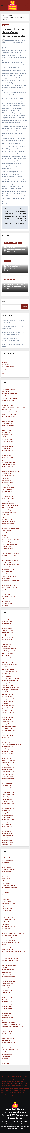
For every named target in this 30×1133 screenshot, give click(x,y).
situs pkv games (11, 1081)
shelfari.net (5, 999)
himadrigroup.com (7, 913)
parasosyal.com (6, 703)
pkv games (24, 1079)
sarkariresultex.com (8, 653)
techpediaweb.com (7, 774)
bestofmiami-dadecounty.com (11, 412)
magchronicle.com (7, 751)
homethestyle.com (7, 450)
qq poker (25, 1076)
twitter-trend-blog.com (9, 931)
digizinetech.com (7, 806)
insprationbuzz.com (8, 639)
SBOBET (14, 242)
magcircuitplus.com (8, 833)
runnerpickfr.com (7, 865)
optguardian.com (7, 435)
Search (5, 301)
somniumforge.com (8, 694)
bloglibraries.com (7, 696)
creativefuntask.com (8, 464)
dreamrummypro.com (8, 630)
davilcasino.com (7, 439)
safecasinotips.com (8, 498)
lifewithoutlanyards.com (9, 965)
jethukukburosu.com (8, 692)
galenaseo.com (6, 1020)
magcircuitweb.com (8, 769)
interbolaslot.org (7, 623)
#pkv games (20, 42)
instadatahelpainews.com (10, 587)
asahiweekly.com (7, 480)
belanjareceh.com (7, 635)
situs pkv (4, 369)
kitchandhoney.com (8, 970)
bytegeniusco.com (7, 790)
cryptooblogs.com (7, 446)
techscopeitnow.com (8, 835)
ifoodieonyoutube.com (9, 414)
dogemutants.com (7, 717)
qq (3, 373)
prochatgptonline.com (8, 901)
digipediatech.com (7, 753)
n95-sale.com (6, 892)
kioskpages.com (6, 546)
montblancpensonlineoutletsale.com (13, 933)
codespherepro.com (8, 815)
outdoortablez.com (7, 740)
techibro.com (6, 924)
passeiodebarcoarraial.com (10, 642)
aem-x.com (5, 444)
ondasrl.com (5, 535)
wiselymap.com (6, 899)
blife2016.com (6, 537)
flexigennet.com (7, 733)
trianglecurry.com (7, 548)
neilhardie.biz (6, 988)
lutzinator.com (6, 533)
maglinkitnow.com (7, 756)
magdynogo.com (7, 844)
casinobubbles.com (7, 428)
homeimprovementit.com (9, 393)
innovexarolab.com (7, 810)
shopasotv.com (6, 1033)
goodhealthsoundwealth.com (11, 708)
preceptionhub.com (8, 400)
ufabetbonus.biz (7, 1054)
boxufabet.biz (6, 574)
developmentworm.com (9, 1045)
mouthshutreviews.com (9, 421)
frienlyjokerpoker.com (8, 919)
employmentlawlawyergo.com (11, 1024)
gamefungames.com (8, 460)
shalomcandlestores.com (9, 671)
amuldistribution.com (8, 453)
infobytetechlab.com (8, 813)
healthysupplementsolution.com (12, 744)
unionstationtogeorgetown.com (11, 471)
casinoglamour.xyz (7, 1006)
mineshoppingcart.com (9, 416)
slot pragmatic (6, 364)
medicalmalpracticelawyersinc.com (12, 1027)
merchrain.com (6, 592)
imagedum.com (6, 551)
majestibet (4, 1095)
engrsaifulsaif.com (7, 466)
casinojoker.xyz (6, 1011)
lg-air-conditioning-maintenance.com (13, 951)
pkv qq (21, 1095)
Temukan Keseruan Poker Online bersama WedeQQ (13, 32)
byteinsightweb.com (8, 758)
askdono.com (6, 881)
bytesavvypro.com (7, 801)
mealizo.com (6, 655)
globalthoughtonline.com (9, 664)
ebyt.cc (4, 944)
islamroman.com (7, 915)
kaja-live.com (6, 906)
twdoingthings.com (8, 724)
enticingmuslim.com (8, 705)
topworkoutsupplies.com (9, 419)
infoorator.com (6, 954)
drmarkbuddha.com (8, 949)
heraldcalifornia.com (8, 487)
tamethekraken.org (8, 530)
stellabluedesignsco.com (9, 726)
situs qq (4, 360)
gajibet (16, 1095)
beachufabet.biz (7, 567)
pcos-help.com (6, 871)
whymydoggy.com (7, 619)
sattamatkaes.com (7, 676)
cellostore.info (6, 660)
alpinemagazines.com (8, 926)
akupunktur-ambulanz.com (10, 938)
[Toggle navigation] (2, 5)
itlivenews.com (6, 1047)
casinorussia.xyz (7, 1001)
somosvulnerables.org (8, 521)
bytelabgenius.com (7, 776)
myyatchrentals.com (8, 669)
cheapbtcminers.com (8, 469)
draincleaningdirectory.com (10, 687)
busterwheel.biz (7, 997)
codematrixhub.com (8, 792)
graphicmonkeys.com (8, 489)
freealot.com (6, 478)
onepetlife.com (6, 562)
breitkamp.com (6, 514)
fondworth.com (6, 644)
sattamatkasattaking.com (10, 560)
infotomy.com (6, 742)
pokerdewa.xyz (6, 1013)
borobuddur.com (7, 455)
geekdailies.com (7, 590)
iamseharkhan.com (7, 646)
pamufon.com (6, 526)
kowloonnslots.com (8, 922)
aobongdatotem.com (8, 405)
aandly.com (5, 1061)
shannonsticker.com (8, 637)
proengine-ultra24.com (9, 963)
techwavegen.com (7, 799)
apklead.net (5, 606)
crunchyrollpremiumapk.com (10, 678)
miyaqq (10, 1095)
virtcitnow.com (6, 897)
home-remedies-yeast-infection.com (13, 407)
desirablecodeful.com (8, 731)
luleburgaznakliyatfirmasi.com (11, 699)
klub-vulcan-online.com (9, 512)
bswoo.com (5, 1063)
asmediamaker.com (8, 662)
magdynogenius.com (8, 760)
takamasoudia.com (7, 721)
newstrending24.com (8, 1052)
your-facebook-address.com (10, 580)
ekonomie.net (6, 1040)
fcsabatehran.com (7, 715)
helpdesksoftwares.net (9, 389)
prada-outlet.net (7, 858)
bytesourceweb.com (8, 819)
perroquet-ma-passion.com (10, 583)
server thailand (24, 1083)
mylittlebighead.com (8, 476)
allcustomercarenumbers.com (11, 505)
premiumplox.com (7, 983)
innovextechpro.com (8, 767)
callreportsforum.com (8, 596)
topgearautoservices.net (9, 576)
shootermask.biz (7, 995)
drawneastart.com (7, 494)
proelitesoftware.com (8, 503)
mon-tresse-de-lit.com (9, 569)
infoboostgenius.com (8, 797)
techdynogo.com (7, 749)
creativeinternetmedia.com (10, 890)
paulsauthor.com (7, 728)
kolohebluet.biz (6, 992)
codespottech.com (7, 746)
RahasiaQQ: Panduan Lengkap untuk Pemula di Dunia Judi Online (14, 284)
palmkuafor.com (7, 626)
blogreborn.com (6, 894)
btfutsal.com (6, 874)
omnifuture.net (6, 867)
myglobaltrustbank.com (9, 1022)
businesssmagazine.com (9, 887)
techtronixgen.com (8, 765)
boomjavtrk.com (7, 603)
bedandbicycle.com (8, 485)
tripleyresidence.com (8, 517)
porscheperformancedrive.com (11, 528)
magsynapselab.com (8, 762)
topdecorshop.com (7, 1031)
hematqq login (14, 1083)
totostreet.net (6, 437)
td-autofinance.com (8, 917)
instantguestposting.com (9, 1038)
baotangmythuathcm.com (10, 690)
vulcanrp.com (6, 928)
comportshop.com (7, 1029)
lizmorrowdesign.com (8, 542)
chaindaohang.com (8, 947)
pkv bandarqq (6, 362)
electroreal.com (6, 409)
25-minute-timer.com (8, 462)
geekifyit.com (6, 673)
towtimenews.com (7, 685)
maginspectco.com (7, 842)
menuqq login (5, 1076)
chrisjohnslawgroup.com (9, 510)
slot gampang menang (18, 1092)
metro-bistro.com (7, 972)
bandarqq (6, 25)
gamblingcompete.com (9, 885)
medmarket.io (6, 737)
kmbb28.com (6, 594)
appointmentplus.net (8, 1042)
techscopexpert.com (8, 772)
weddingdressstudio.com (9, 981)
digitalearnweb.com (8, 621)
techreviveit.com (7, 785)
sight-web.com (6, 910)
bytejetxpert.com (7, 840)
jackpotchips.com (7, 501)
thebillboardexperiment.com (10, 564)
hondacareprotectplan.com (10, 680)
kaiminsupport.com (7, 632)
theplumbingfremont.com (10, 1049)
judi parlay (16, 1079)
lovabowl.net (6, 391)
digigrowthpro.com (7, 860)
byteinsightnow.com (8, 822)
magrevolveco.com (7, 826)
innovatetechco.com (8, 778)
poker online (21, 1081)
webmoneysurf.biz (7, 990)
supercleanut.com (7, 482)
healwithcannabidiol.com (9, 544)
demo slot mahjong (8, 367)
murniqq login (5, 1083)
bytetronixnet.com (7, 838)
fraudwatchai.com (7, 441)
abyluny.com (6, 601)
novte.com (5, 956)
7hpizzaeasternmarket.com (10, 958)
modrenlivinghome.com (9, 585)
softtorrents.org (7, 519)
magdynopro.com (7, 781)
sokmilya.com (6, 599)
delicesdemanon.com (8, 976)
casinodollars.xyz (7, 1008)
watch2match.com (7, 1017)
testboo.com (6, 979)
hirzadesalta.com (7, 423)
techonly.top (6, 883)
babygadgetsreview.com (9, 935)
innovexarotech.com (8, 829)
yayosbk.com (6, 986)
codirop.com (5, 876)
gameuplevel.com (7, 448)
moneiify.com (6, 667)
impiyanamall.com (7, 432)
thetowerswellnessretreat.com (11, 553)
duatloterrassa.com (8, 523)
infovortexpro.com (7, 831)
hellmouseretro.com (8, 712)
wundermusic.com (7, 457)
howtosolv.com (6, 974)
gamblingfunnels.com (8, 869)
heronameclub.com (8, 735)
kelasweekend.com (7, 1056)
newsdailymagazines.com (10, 398)
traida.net (5, 967)
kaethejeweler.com (7, 558)
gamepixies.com (7, 492)
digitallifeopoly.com (8, 425)
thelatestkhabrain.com (9, 648)
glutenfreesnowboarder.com (10, 539)
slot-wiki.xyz (6, 1015)
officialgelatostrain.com (9, 555)
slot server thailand (6, 1079)
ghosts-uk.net (6, 878)
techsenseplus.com (8, 794)
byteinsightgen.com (8, 803)
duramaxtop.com (7, 719)
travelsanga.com (7, 1036)
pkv (3, 371)
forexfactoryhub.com (8, 903)
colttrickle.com (6, 862)
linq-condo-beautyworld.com (11, 942)
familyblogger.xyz (7, 507)
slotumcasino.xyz (7, 1004)
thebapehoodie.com (8, 701)
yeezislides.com (7, 403)
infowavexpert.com (8, 788)
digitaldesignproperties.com (10, 651)
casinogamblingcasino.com (10, 683)
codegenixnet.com (7, 817)
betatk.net (5, 1058)
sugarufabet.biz (7, 571)
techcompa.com (7, 908)
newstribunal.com (7, 396)
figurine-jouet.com (7, 578)
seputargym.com (7, 430)
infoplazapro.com (7, 783)
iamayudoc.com (7, 473)
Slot (20, 242)
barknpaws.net (6, 658)
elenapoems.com (7, 710)
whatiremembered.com (9, 940)
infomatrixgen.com (8, 808)
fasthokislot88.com (8, 496)
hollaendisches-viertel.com (10, 960)
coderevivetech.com (8, 824)
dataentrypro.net (7, 628)
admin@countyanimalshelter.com (16, 40)
